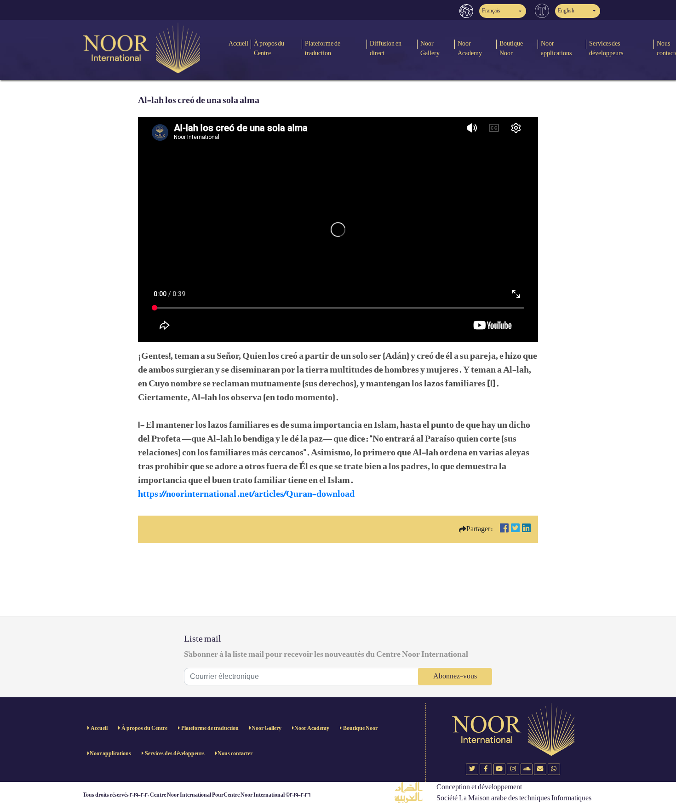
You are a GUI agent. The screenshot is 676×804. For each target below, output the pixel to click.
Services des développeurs (606, 48)
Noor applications (556, 48)
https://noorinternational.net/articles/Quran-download (246, 494)
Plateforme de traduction (322, 48)
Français (491, 11)
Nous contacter (235, 754)
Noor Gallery (430, 48)
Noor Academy (470, 48)
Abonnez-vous (455, 676)
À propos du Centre (269, 48)
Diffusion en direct (385, 48)
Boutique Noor (511, 48)
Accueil (238, 43)
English (566, 11)
